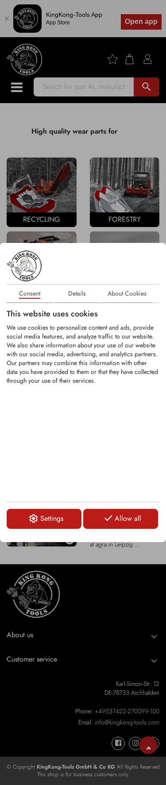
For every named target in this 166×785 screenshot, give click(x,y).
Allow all (128, 518)
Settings (51, 518)
